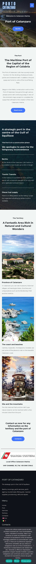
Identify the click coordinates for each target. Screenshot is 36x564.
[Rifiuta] (33, 545)
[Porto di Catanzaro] (9, 5)
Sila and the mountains (12, 404)
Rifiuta (17, 561)
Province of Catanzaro (12, 282)
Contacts (5, 515)
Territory (4, 513)
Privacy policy (26, 561)
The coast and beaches (12, 344)
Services (5, 510)
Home (4, 505)
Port (3, 508)
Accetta (9, 561)
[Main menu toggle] (32, 5)
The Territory (18, 218)
